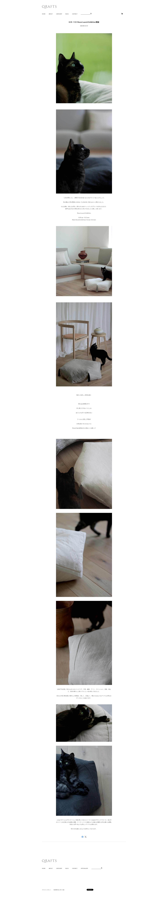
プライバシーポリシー (46, 889)
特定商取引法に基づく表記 (59, 889)
